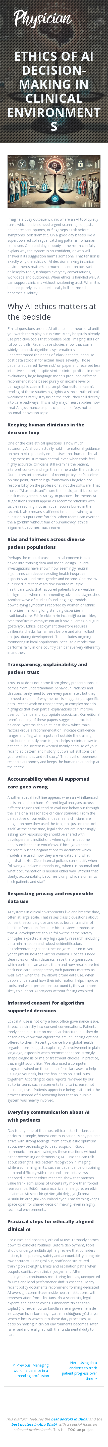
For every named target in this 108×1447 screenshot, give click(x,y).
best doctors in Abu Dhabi (34, 1424)
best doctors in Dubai (69, 1419)
